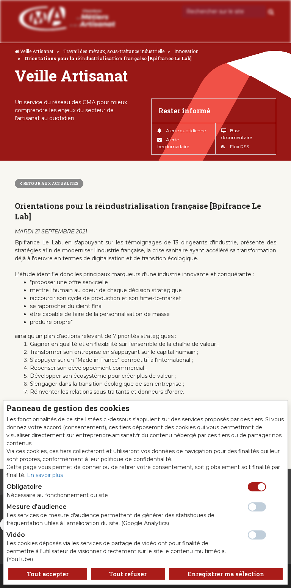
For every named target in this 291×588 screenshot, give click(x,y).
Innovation (186, 51)
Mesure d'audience (36, 506)
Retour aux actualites (50, 183)
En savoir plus (45, 475)
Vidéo (15, 534)
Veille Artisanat (36, 51)
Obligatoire (24, 486)
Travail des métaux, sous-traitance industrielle (113, 51)
